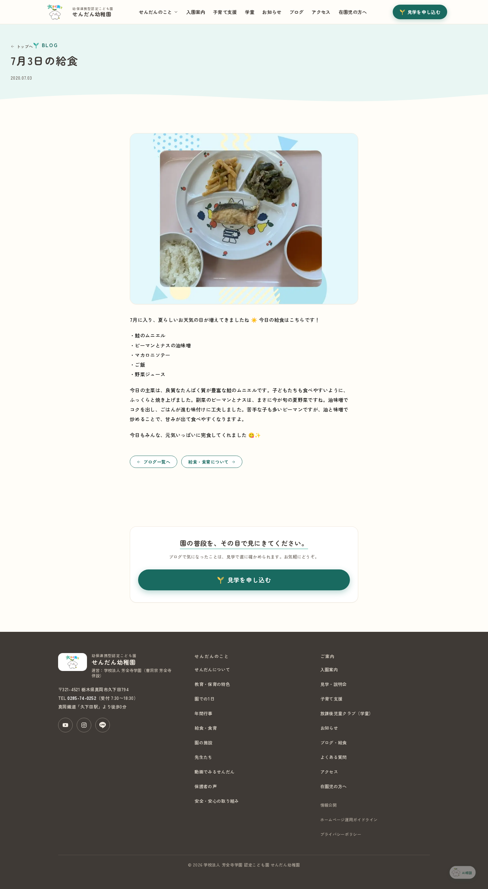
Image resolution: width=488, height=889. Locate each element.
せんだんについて (212, 669)
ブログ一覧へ (156, 462)
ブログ (296, 12)
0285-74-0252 (81, 698)
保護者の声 (206, 786)
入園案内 (195, 12)
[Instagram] (84, 725)
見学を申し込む (424, 12)
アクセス (320, 12)
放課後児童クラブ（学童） (346, 713)
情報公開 (328, 805)
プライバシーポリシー (340, 834)
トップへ (25, 46)
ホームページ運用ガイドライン (348, 819)
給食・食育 (206, 728)
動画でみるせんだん (214, 772)
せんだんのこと (155, 12)
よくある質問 (333, 757)
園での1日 (204, 699)
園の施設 (203, 742)
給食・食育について (208, 462)
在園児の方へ (353, 12)
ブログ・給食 (333, 742)
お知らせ (271, 12)
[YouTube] (65, 725)
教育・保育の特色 (212, 684)
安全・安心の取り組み (217, 801)
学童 (250, 12)
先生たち (203, 757)
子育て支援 (225, 12)
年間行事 (203, 713)
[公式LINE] (102, 725)
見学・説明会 (333, 684)
